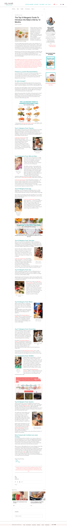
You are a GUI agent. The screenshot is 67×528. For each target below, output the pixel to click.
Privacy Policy (34, 524)
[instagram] (60, 4)
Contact (43, 524)
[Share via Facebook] (15, 481)
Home (24, 524)
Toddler (22, 8)
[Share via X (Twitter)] (17, 481)
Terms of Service (28, 524)
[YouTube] (63, 4)
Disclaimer (38, 524)
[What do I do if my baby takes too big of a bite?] (20, 495)
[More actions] (42, 15)
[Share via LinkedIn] (19, 481)
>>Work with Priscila (52, 46)
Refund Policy (47, 524)
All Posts (13, 8)
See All (44, 489)
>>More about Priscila (52, 45)
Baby (18, 8)
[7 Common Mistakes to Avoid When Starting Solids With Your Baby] (37, 495)
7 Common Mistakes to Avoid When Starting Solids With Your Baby (37, 502)
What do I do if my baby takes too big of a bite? (20, 502)
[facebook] (61, 4)
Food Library (27, 8)
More (33, 8)
